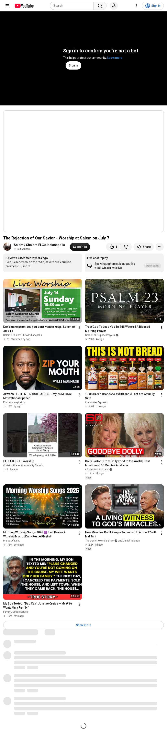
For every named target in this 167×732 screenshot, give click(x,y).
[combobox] (73, 5)
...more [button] (25, 266)
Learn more (114, 57)
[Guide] (7, 5)
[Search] (100, 6)
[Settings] (136, 5)
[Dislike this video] (126, 247)
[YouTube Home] (23, 5)
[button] (124, 263)
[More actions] (160, 247)
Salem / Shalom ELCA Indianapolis (39, 245)
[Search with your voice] (114, 6)
